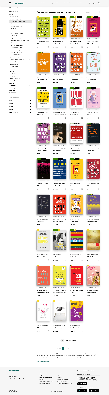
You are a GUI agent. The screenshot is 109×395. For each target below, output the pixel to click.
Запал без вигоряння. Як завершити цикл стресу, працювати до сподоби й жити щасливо (43, 183)
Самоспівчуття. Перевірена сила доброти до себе (93, 41)
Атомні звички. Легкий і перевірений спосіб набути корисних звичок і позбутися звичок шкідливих (43, 254)
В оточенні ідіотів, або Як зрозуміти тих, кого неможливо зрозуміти (43, 41)
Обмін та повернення (62, 379)
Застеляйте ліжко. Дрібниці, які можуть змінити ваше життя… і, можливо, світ (59, 325)
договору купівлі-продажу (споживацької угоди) (88, 380)
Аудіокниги (12, 85)
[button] (30, 14)
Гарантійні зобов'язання (45, 373)
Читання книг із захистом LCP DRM (64, 384)
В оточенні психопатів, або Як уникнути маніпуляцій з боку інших (59, 219)
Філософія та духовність (17, 42)
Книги (14, 7)
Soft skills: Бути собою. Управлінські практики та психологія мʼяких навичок (43, 290)
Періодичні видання (15, 64)
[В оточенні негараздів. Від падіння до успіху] (93, 169)
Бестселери (13, 69)
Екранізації (13, 61)
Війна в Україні (14, 66)
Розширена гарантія (44, 383)
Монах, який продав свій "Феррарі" (93, 254)
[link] (57, 348)
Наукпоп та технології (16, 38)
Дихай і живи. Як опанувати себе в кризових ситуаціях (93, 77)
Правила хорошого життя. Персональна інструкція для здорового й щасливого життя (43, 77)
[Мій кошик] (94, 3)
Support (41, 375)
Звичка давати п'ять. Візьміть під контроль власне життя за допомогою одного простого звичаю (43, 112)
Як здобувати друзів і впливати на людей (76, 325)
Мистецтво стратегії (42, 219)
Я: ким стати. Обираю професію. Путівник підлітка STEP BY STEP (76, 219)
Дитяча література (14, 57)
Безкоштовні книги (15, 76)
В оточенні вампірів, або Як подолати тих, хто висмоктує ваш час (59, 77)
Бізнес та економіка (16, 24)
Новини (41, 371)
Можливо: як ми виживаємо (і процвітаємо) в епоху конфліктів (59, 183)
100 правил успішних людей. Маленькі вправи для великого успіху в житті (59, 290)
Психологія (13, 28)
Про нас (59, 375)
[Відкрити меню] (10, 3)
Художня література (15, 16)
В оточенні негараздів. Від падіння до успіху (93, 183)
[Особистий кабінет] (99, 3)
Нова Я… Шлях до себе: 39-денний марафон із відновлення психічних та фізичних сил (43, 325)
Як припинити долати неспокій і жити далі (93, 219)
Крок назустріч (57, 254)
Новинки (12, 71)
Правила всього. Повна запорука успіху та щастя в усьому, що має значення (76, 254)
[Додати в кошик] (49, 47)
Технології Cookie (61, 373)
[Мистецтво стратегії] (43, 204)
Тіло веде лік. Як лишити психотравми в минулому (59, 112)
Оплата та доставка (62, 381)
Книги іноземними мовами (17, 59)
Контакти (59, 377)
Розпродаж (12, 73)
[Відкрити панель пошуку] (89, 3)
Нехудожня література (22, 7)
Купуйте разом (13, 92)
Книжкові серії (13, 81)
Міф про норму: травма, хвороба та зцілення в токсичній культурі (76, 183)
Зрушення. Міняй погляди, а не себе (93, 112)
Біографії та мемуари (16, 26)
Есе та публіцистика (16, 54)
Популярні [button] (92, 12)
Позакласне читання (15, 78)
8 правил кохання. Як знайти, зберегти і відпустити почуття (76, 112)
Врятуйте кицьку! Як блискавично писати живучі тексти (76, 41)
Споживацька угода (62, 371)
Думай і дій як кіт (58, 41)
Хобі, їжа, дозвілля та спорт (18, 52)
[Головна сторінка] (19, 3)
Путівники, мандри (16, 50)
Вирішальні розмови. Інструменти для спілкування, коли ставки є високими (76, 148)
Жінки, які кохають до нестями (59, 148)
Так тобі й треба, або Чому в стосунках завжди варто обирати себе (93, 290)
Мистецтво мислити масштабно (93, 148)
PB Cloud (41, 379)
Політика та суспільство (17, 45)
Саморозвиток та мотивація (18, 21)
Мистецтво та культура (17, 33)
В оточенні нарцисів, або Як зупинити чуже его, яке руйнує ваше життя (76, 77)
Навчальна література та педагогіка (20, 40)
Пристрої (11, 83)
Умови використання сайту (46, 381)
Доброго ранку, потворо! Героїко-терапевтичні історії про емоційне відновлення (43, 148)
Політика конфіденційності (46, 377)
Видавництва (12, 88)
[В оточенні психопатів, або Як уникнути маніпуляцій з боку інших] (59, 204)
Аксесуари (12, 90)
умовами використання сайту (87, 378)
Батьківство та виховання (17, 47)
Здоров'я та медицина (16, 35)
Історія (12, 31)
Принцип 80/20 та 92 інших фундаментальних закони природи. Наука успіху (76, 290)
